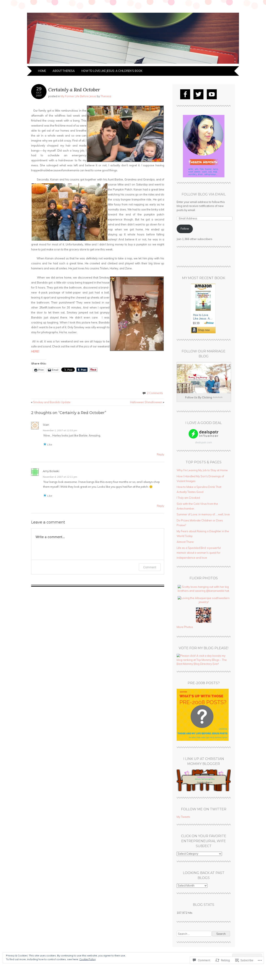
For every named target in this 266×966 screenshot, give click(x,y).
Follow (185, 228)
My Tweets (183, 816)
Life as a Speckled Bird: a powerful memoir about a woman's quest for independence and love (199, 552)
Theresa (106, 96)
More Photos (185, 627)
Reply (160, 454)
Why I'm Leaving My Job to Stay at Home (202, 470)
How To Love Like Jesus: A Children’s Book (111, 70)
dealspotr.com (203, 442)
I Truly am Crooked (188, 497)
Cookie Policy (87, 959)
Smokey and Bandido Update (50, 402)
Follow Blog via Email (204, 194)
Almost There (185, 541)
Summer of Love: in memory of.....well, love (203, 514)
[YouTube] (212, 94)
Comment (149, 567)
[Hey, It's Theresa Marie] (133, 64)
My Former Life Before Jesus (78, 96)
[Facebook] (185, 94)
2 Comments (155, 393)
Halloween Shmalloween (147, 402)
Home (42, 70)
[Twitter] (198, 94)
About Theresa (64, 70)
